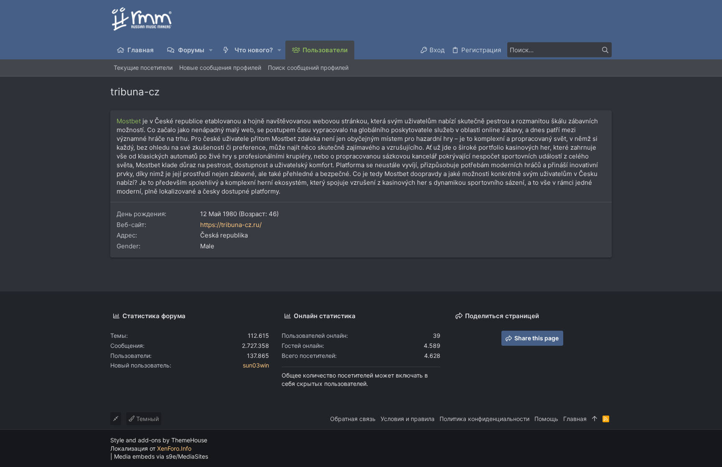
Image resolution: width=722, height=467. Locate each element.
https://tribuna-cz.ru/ (231, 225)
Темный (147, 418)
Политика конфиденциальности (484, 418)
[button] (211, 50)
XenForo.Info (174, 448)
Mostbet (129, 121)
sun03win (256, 365)
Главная (575, 418)
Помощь (546, 418)
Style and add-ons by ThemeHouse (158, 440)
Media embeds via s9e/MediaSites (161, 456)
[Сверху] (594, 419)
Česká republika (224, 235)
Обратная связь (353, 418)
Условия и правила (408, 418)
